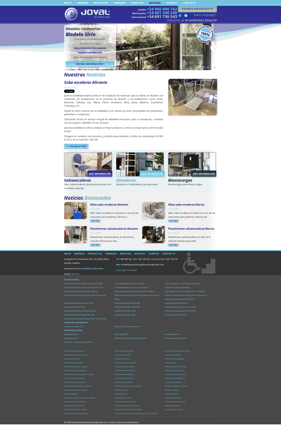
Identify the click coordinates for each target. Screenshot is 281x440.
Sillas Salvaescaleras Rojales (124, 374)
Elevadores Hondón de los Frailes (176, 386)
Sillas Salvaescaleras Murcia (175, 370)
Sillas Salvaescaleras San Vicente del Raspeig (79, 398)
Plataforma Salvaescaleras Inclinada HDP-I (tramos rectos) (85, 319)
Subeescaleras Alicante (173, 398)
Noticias (155, 2)
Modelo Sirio (80, 34)
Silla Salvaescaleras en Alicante (75, 402)
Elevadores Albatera (71, 394)
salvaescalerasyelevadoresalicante (88, 15)
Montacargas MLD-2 (71, 338)
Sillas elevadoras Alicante (174, 409)
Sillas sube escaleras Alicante (109, 204)
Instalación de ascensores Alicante (76, 413)
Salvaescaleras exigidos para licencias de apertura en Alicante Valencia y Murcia (136, 413)
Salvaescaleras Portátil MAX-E (75, 307)
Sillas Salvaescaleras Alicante (74, 378)
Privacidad (132, 270)
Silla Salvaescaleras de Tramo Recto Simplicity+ (182, 283)
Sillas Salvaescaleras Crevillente (75, 370)
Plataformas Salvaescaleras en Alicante (128, 386)
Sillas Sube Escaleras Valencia (175, 378)
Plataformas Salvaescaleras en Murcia (77, 386)
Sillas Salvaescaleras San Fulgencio (76, 367)
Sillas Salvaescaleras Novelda (124, 367)
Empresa (82, 2)
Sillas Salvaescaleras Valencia (124, 370)
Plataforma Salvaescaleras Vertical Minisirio (80, 311)
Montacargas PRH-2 (172, 334)
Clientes (171, 2)
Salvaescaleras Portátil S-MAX (125, 311)
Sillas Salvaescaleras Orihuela (175, 374)
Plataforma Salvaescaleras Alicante (126, 406)
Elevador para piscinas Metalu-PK (177, 287)
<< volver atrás (76, 146)
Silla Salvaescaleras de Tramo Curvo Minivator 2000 (83, 283)
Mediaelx (76, 274)
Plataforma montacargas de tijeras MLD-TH (130, 338)
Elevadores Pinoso (120, 390)
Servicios (137, 2)
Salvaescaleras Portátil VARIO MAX (127, 307)
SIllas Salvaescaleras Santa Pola (75, 382)
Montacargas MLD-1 (71, 334)
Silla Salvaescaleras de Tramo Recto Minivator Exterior (134, 291)
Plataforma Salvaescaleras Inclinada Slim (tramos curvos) (186, 295)
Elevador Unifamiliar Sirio (73, 326)
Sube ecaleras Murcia (121, 359)
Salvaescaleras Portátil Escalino (176, 303)
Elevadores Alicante (172, 394)
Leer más (95, 221)
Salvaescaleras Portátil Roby (124, 315)
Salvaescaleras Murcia (72, 359)
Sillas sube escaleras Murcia (186, 204)
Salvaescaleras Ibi (120, 394)
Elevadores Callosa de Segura (175, 359)
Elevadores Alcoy (171, 363)
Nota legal (121, 270)
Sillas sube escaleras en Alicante (75, 409)
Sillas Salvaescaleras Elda (123, 382)
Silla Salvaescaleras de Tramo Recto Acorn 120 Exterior (185, 291)
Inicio (68, 2)
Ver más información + (90, 64)
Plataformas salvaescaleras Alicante (114, 228)
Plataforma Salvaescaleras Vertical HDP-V (79, 303)
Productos (101, 2)
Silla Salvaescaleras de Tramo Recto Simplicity (81, 291)
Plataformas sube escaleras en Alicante (128, 409)
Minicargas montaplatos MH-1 (176, 338)
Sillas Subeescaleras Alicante (74, 406)
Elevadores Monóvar (172, 390)
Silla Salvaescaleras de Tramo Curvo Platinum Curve (83, 287)
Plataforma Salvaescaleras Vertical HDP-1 (180, 299)
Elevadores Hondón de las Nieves (75, 390)
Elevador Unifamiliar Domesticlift (126, 326)
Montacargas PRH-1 (121, 334)
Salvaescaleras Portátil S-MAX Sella (127, 303)
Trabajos (120, 2)
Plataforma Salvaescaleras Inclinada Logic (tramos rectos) (85, 295)
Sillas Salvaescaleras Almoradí (125, 363)
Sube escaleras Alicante (85, 82)
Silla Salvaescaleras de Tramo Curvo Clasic (180, 307)
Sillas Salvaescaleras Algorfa (74, 363)
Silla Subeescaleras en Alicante (125, 402)
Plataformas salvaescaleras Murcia (191, 228)
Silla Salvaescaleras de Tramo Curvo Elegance (131, 287)
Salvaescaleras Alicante (122, 355)
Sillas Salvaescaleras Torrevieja (176, 367)
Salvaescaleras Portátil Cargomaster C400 (79, 315)
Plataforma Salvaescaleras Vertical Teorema (180, 311)
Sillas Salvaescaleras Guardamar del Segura (79, 374)
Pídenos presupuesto (197, 9)
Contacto (189, 2)
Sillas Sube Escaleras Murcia (124, 378)
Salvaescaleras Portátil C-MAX (176, 315)
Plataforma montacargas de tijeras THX (78, 342)
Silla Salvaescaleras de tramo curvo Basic (129, 283)
